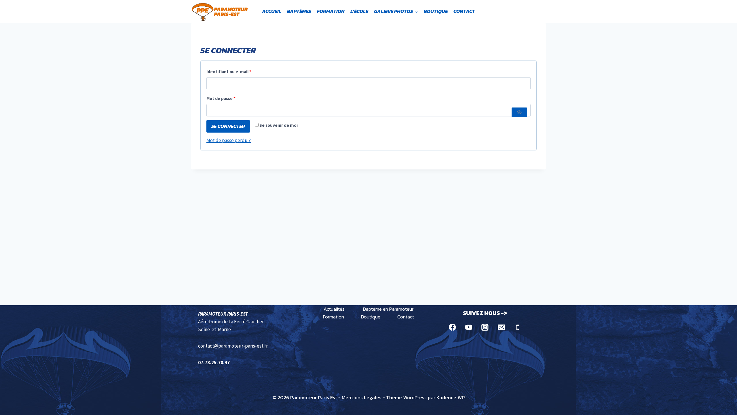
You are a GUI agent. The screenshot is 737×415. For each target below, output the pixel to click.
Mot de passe (232, 98)
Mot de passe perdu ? (228, 140)
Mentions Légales (361, 397)
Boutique (436, 11)
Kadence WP (450, 397)
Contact (464, 11)
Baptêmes (299, 11)
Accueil (271, 11)
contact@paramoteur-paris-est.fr (233, 346)
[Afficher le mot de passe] (519, 112)
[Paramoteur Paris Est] (220, 11)
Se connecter (228, 126)
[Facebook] (452, 327)
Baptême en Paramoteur (388, 309)
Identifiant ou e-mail (240, 71)
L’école (359, 11)
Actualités (334, 309)
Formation (331, 11)
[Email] (501, 327)
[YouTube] (468, 327)
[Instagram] (485, 327)
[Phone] (517, 327)
